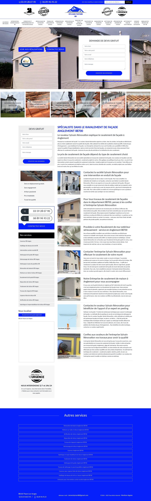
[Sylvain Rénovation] (75, 11)
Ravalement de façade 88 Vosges (98, 23)
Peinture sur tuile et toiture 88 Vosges (79, 23)
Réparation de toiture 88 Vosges (59, 23)
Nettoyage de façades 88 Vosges (108, 23)
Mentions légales (127, 495)
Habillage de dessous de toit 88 (145, 23)
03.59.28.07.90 (28, 2)
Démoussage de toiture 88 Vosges (40, 23)
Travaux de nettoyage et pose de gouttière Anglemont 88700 (75, 467)
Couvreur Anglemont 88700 (75, 450)
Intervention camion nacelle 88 (14, 23)
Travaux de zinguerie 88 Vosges (50, 23)
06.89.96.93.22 (49, 2)
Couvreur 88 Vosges (5, 23)
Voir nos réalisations (31, 49)
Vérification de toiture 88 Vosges (69, 23)
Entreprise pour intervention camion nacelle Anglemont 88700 (75, 479)
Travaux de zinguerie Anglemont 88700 (75, 442)
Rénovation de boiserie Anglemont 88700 (75, 426)
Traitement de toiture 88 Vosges (89, 23)
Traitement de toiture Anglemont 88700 (75, 459)
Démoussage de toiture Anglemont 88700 (75, 446)
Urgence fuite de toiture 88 (137, 23)
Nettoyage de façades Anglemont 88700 (75, 463)
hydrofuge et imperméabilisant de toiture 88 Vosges (28, 23)
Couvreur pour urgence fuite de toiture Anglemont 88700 (75, 471)
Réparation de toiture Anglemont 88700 (75, 438)
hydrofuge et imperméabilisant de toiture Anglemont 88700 (75, 455)
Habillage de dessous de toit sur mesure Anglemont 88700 (75, 475)
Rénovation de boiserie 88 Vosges (118, 23)
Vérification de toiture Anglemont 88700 (75, 434)
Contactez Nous (55, 49)
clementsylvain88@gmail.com (78, 495)
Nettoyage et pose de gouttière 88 (128, 23)
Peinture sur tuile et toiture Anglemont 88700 (75, 430)
